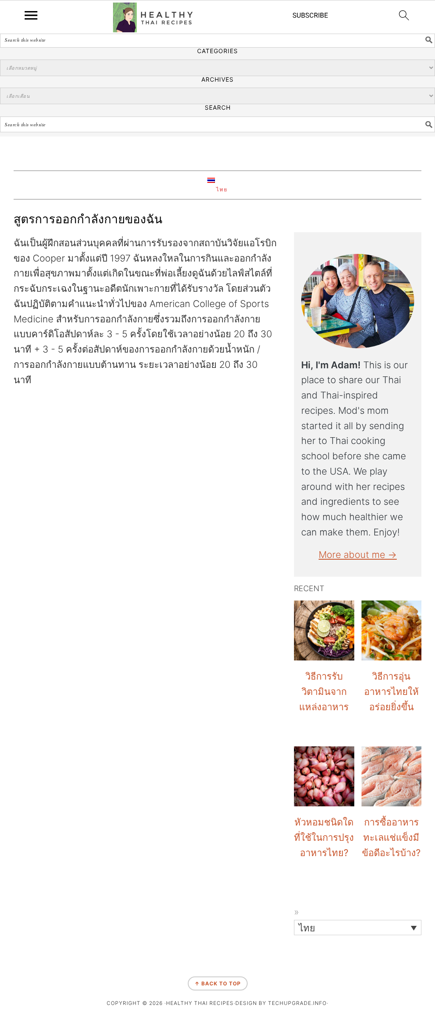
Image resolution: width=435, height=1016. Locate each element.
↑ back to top (218, 983)
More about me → (358, 554)
